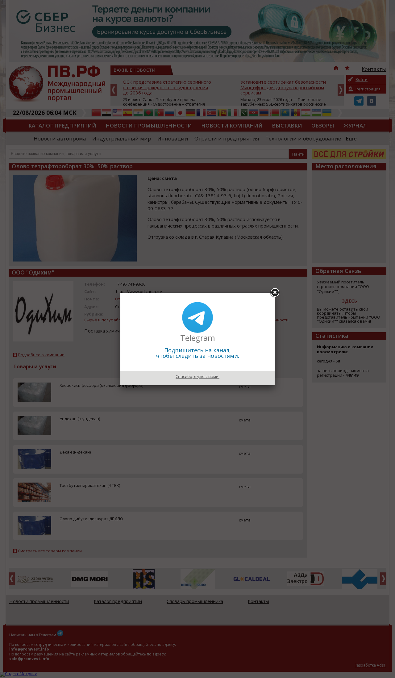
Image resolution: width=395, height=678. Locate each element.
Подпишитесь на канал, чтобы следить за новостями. (197, 352)
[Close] (274, 292)
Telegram (197, 337)
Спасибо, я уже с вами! (197, 376)
